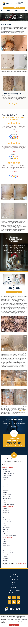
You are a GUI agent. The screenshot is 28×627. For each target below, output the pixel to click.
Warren (4, 502)
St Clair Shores (6, 496)
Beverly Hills (6, 510)
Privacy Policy (17, 617)
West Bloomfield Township (9, 535)
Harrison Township (7, 481)
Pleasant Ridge (6, 527)
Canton (4, 539)
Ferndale (5, 516)
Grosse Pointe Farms (8, 547)
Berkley (5, 508)
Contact (14, 587)
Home (14, 574)
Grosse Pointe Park (7, 549)
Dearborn (5, 541)
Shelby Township (7, 494)
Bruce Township (7, 471)
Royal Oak (5, 531)
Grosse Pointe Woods (8, 552)
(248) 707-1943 (13, 11)
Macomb (5, 483)
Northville (5, 558)
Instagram (9, 597)
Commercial (14, 579)
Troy (4, 533)
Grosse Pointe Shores (8, 551)
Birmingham (6, 512)
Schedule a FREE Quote (14, 7)
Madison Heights (7, 521)
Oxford (4, 525)
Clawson (5, 514)
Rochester (5, 529)
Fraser (4, 479)
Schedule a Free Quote (14, 292)
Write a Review (2, 10)
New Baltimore (6, 486)
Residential (14, 577)
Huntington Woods (7, 519)
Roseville (5, 492)
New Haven (6, 488)
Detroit (4, 543)
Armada (5, 469)
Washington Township (8, 504)
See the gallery (14, 104)
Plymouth (5, 560)
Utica (4, 500)
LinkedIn (14, 602)
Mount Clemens (7, 485)
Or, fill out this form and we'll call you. (14, 445)
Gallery (14, 582)
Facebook (14, 597)
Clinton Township (7, 475)
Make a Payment (14, 590)
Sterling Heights (7, 498)
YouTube (9, 602)
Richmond (5, 490)
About (14, 585)
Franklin (5, 518)
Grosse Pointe (6, 545)
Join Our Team (14, 593)
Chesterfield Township (8, 473)
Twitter (18, 597)
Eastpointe (5, 477)
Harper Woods (6, 554)
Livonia (5, 556)
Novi (4, 523)
